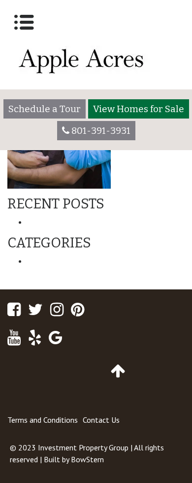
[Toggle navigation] (24, 22)
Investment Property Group (83, 447)
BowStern (87, 459)
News (37, 261)
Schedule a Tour (44, 109)
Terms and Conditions (42, 420)
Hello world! (49, 222)
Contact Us (101, 420)
